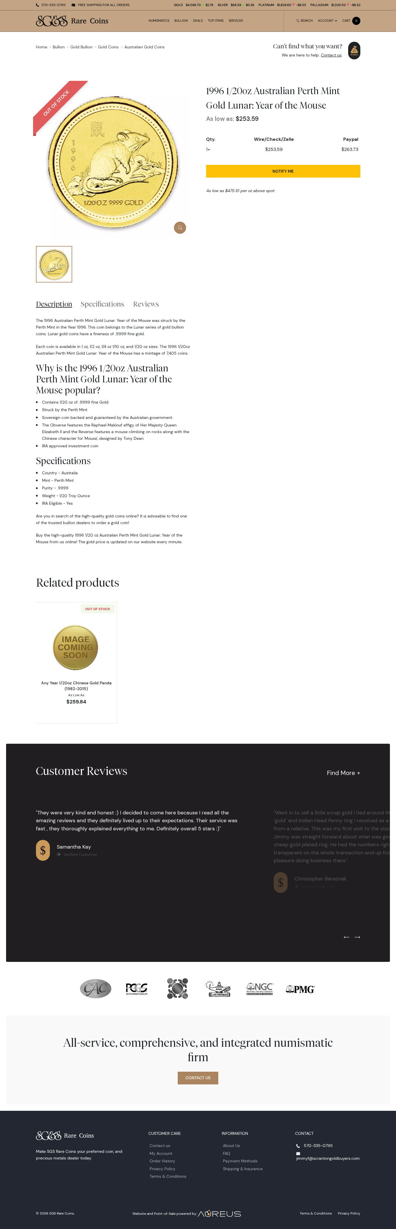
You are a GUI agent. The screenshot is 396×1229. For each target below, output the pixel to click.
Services (236, 21)
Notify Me (283, 171)
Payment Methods (240, 1161)
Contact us (331, 55)
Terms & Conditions (168, 1176)
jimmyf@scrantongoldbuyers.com (328, 1158)
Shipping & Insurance (243, 1168)
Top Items (216, 21)
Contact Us (198, 1077)
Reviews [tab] (146, 304)
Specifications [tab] (102, 304)
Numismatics (159, 21)
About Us (231, 1145)
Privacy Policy (162, 1168)
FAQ (226, 1153)
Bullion (181, 21)
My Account (161, 1153)
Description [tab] (54, 304)
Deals (198, 21)
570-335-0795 (53, 5)
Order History (162, 1161)
